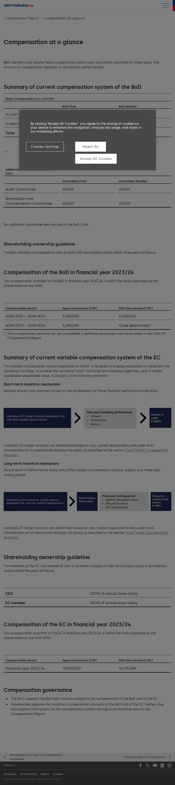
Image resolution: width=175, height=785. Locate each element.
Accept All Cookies (96, 159)
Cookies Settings (45, 147)
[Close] (149, 115)
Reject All (91, 147)
